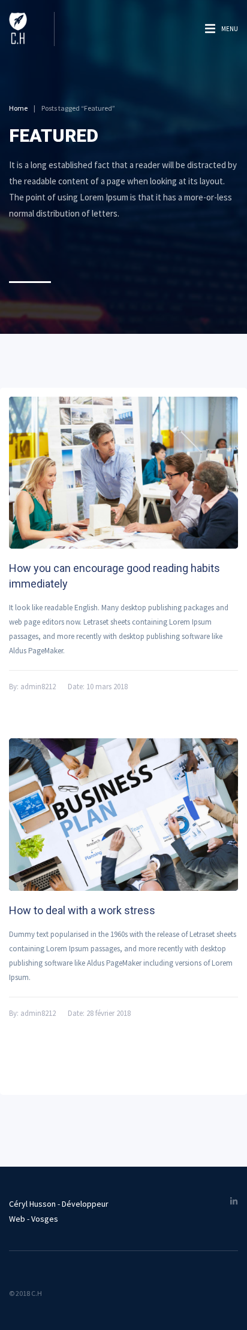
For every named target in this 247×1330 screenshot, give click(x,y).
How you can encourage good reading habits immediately (114, 576)
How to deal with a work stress (82, 910)
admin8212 (38, 686)
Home (18, 108)
